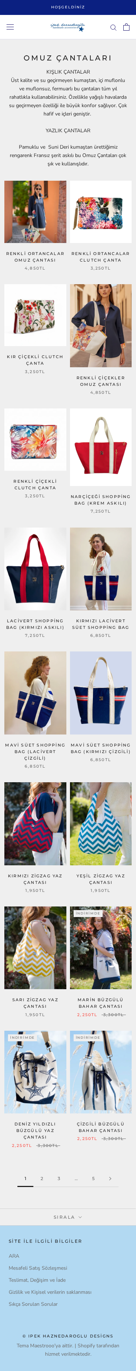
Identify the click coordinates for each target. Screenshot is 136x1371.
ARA (14, 1256)
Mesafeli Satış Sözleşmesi (38, 1268)
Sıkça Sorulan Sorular (33, 1304)
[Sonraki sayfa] (110, 1179)
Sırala (65, 1217)
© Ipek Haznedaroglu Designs (68, 1336)
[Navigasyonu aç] (10, 27)
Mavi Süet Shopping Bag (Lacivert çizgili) (35, 752)
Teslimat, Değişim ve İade (37, 1280)
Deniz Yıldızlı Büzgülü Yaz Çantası (35, 1130)
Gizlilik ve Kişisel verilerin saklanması (50, 1292)
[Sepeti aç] (126, 27)
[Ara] (113, 27)
